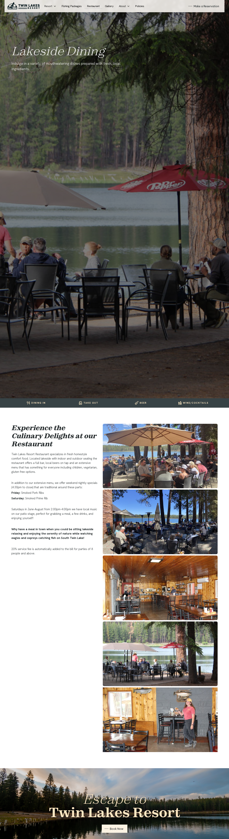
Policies (139, 6)
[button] (50, 6)
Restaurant (93, 6)
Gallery (109, 6)
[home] (23, 6)
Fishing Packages (72, 6)
